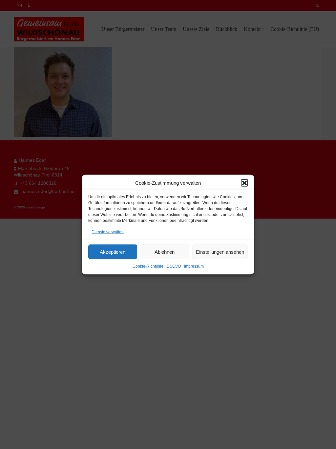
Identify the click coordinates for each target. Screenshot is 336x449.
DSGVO (174, 266)
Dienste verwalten (108, 232)
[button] (244, 183)
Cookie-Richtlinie (148, 266)
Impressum (194, 266)
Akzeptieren (112, 251)
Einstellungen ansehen (220, 251)
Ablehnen (165, 251)
